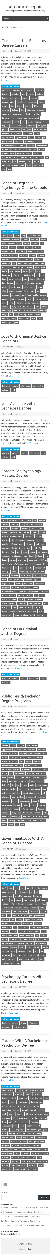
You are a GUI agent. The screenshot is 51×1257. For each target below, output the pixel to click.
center (31, 900)
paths (37, 138)
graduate (28, 267)
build (19, 244)
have (23, 122)
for (38, 114)
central (42, 532)
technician (23, 157)
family (36, 263)
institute (38, 924)
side (4, 809)
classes (5, 1106)
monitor (5, 134)
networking (35, 789)
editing (42, 908)
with (35, 165)
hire (19, 560)
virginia (15, 165)
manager (5, 572)
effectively (41, 110)
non (30, 134)
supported (6, 157)
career (17, 98)
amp (23, 236)
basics (43, 240)
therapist (33, 311)
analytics (21, 746)
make (36, 130)
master (43, 130)
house (12, 924)
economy (34, 908)
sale (34, 149)
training (22, 161)
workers (24, 615)
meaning (39, 283)
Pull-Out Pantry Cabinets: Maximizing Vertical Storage (22, 1212)
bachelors (15, 94)
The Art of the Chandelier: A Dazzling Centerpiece (20, 1217)
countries (31, 251)
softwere (19, 303)
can (11, 98)
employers (6, 114)
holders (5, 1130)
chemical (34, 98)
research (5, 149)
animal (34, 746)
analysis (30, 90)
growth (16, 122)
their (4, 161)
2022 (22, 888)
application (6, 750)
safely (21, 149)
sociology (20, 153)
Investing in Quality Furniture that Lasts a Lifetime (20, 1221)
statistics (37, 153)
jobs (44, 126)
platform (5, 797)
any (34, 236)
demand (5, 259)
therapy (42, 311)
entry (20, 263)
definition (20, 904)
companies (29, 536)
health (30, 122)
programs (18, 141)
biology (40, 94)
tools (4, 821)
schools (41, 149)
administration (19, 90)
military (30, 931)
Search (4, 1192)
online (37, 134)
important (6, 275)
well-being (32, 611)
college (29, 248)
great (37, 267)
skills (12, 153)
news (40, 287)
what (22, 165)
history (25, 271)
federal (27, 114)
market (14, 572)
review (14, 1149)
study (14, 307)
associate (6, 240)
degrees (28, 106)
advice (44, 888)
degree (19, 106)
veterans (22, 611)
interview (31, 126)
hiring (39, 920)
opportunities (7, 138)
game (19, 118)
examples (28, 263)
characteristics (36, 1102)
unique (36, 161)
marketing (24, 572)
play (13, 797)
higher (45, 122)
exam (43, 544)
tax (42, 951)
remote (21, 943)
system (30, 813)
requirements (42, 145)
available (15, 240)
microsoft (14, 576)
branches (39, 1098)
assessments (7, 896)
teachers (37, 603)
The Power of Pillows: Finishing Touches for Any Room (22, 1225)
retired (14, 149)
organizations (21, 138)
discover (38, 1114)
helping (38, 122)
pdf (44, 793)
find (33, 114)
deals (4, 1114)
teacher (44, 307)
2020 (4, 520)
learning (18, 279)
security (21, 595)
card (25, 900)
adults (17, 236)
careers (25, 98)
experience (17, 114)
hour (32, 271)
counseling (32, 102)
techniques (33, 157)
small (4, 303)
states (28, 153)
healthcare (20, 777)
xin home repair (25, 6)
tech (45, 603)
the (47, 157)
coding (44, 900)
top (14, 161)
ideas (4, 781)
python (39, 939)
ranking (43, 295)
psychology (29, 141)
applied (5, 524)
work (41, 165)
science (5, 153)
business (35, 244)
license (32, 279)
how (12, 126)
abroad (5, 746)
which (29, 165)
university (6, 165)
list (43, 279)
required (30, 145)
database (23, 255)
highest (5, 126)
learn (18, 130)
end (14, 263)
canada (18, 900)
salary (28, 149)
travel (36, 955)
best (23, 94)
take (15, 157)
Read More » (15, 376)
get (25, 118)
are (42, 90)
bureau (5, 98)
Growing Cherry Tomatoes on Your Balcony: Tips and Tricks (24, 1208)
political (20, 797)
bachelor (5, 94)
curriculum (13, 255)
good (20, 267)
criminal (5, 106)
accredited (12, 520)
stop (36, 951)
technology (6, 311)
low (29, 130)
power (4, 939)
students (5, 307)
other (31, 138)
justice (4, 130)
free (12, 552)
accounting (6, 90)
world (4, 323)
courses (40, 251)
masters (41, 572)
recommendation (9, 943)
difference (38, 106)
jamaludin (9, 51)
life (38, 279)
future (4, 773)
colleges (37, 248)
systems (38, 813)
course (41, 102)
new (25, 134)
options (19, 291)
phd (30, 584)
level (24, 130)
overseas (29, 935)
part (25, 1142)
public (38, 141)
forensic (5, 118)
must (19, 134)
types (29, 161)
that (41, 157)
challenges (14, 757)
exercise (16, 769)
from (13, 118)
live (3, 283)
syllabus (30, 307)
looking (10, 283)
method (5, 287)
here (11, 271)
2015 (4, 236)
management (21, 283)
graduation (6, 122)
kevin (26, 927)
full (25, 916)
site (36, 595)
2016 (10, 236)
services (38, 299)
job (39, 126)
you (3, 169)
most (13, 134)
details (5, 544)
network (36, 576)
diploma (15, 110)
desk (36, 904)
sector (29, 947)
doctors (28, 765)
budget (5, 900)
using (14, 319)
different (5, 110)
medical (5, 576)
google (32, 552)
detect (43, 904)
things (4, 315)
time (35, 607)
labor (12, 130)
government (34, 118)
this (9, 161)
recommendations (9, 145)
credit (4, 255)
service (33, 805)
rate (46, 939)
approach (14, 524)
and (37, 90)
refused (22, 145)
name (26, 287)
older (4, 291)
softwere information (10, 86)
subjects (21, 307)
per (43, 138)
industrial (43, 560)
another (42, 520)
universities (21, 1165)
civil (38, 900)
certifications (23, 1102)
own (32, 291)
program (5, 295)
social (11, 303)
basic (14, 1098)
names (32, 287)
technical (5, 1161)
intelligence (28, 275)
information (21, 126)
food (35, 548)
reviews (14, 947)
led (3, 785)
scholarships (7, 805)
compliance (21, 102)
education (31, 110)
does (22, 110)
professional (7, 141)
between (30, 94)
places (43, 935)
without (42, 821)
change (21, 248)
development (16, 259)
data (12, 106)
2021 (16, 888)
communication (8, 102)
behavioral (23, 1098)
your (9, 169)
